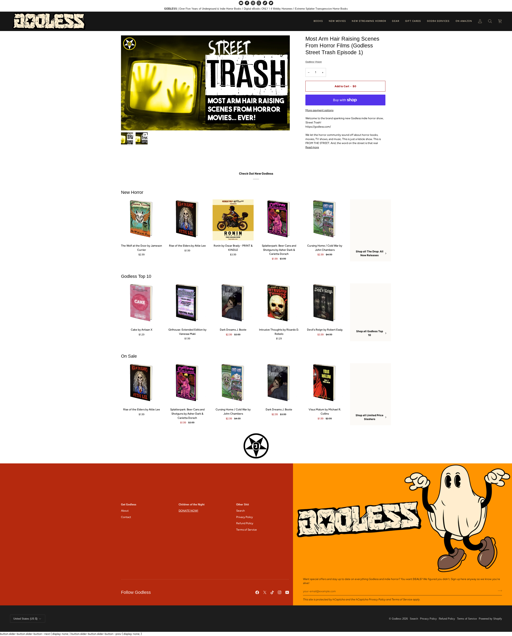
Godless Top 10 (136, 276)
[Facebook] (247, 3)
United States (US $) (25, 618)
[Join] (498, 591)
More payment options (319, 110)
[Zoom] (205, 82)
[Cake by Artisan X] (141, 303)
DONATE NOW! (188, 510)
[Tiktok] (272, 592)
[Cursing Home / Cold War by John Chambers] (324, 219)
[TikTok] (265, 3)
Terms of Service (402, 599)
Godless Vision (313, 62)
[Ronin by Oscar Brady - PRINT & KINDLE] (233, 219)
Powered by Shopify (490, 618)
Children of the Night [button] (191, 504)
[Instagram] (253, 3)
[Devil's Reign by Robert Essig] (324, 303)
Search (240, 510)
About (125, 510)
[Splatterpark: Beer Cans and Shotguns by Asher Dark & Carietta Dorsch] (278, 219)
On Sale (129, 356)
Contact (126, 517)
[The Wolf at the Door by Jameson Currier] (141, 219)
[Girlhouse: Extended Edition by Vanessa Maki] (187, 303)
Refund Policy (244, 523)
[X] (265, 592)
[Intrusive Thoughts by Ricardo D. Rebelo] (278, 303)
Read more (312, 147)
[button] (318, 21)
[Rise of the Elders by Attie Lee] (187, 219)
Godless (396, 618)
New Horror (132, 192)
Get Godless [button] (128, 504)
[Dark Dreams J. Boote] (233, 303)
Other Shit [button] (242, 504)
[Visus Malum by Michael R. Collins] (324, 383)
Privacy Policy (377, 599)
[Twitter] (271, 3)
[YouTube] (241, 3)
